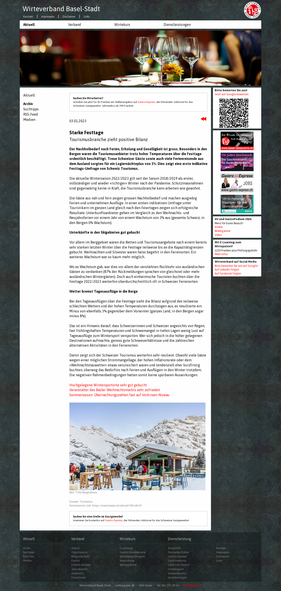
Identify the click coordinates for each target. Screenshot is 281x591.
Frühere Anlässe (81, 564)
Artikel (219, 227)
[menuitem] (42, 24)
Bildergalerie (223, 231)
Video (218, 234)
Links (87, 16)
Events (75, 560)
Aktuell (29, 25)
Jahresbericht (79, 569)
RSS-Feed (30, 114)
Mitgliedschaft (80, 556)
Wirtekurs (122, 25)
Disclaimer (69, 16)
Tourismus (86, 501)
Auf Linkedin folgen (227, 269)
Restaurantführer (178, 552)
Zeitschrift (174, 548)
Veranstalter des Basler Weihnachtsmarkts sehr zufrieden (114, 390)
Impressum (47, 16)
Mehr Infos (221, 254)
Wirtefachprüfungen (132, 556)
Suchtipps (31, 109)
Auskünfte (77, 573)
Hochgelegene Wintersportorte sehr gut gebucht (108, 385)
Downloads (78, 577)
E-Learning (126, 548)
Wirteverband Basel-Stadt (61, 9)
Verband (74, 25)
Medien (29, 120)
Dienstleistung (179, 539)
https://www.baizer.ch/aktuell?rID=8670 (117, 505)
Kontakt (28, 16)
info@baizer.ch (192, 585)
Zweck (75, 548)
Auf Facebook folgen (228, 273)
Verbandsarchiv (177, 573)
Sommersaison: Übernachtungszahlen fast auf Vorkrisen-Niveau (119, 395)
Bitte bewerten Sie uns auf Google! (236, 265)
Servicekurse (127, 560)
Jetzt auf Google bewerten (232, 94)
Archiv (28, 104)
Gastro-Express (146, 102)
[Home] (252, 10)
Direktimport (176, 569)
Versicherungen (177, 577)
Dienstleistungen (177, 25)
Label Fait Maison (178, 564)
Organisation (79, 552)
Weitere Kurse (128, 564)
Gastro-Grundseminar (133, 552)
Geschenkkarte (177, 560)
